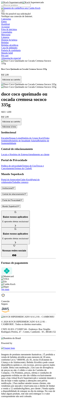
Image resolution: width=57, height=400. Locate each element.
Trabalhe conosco (20, 182)
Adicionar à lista (9, 127)
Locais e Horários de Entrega (14, 154)
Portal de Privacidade (11, 200)
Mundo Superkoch (10, 206)
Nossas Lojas (15, 138)
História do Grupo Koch (32, 138)
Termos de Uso (29, 166)
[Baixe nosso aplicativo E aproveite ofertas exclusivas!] (15, 242)
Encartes (5, 138)
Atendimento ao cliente (38, 154)
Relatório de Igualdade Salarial (24, 140)
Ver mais (5, 289)
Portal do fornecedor (10, 179)
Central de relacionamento (13, 194)
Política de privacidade (11, 166)
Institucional (7, 188)
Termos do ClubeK (23, 168)
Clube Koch (25, 179)
